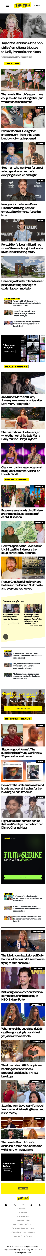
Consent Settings (23, 1232)
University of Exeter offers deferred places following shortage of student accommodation (22, 284)
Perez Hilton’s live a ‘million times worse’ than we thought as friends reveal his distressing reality (22, 248)
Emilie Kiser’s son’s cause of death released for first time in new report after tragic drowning (27, 655)
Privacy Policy (23, 1236)
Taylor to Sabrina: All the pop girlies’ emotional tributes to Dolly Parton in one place (21, 47)
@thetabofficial (9, 351)
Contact (23, 1208)
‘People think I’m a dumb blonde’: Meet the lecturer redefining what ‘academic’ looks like (27, 919)
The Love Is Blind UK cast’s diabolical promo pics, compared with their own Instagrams (21, 1146)
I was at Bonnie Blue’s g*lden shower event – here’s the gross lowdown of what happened (20, 134)
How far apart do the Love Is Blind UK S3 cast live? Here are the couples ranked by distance (21, 549)
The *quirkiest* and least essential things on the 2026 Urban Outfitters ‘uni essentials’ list (27, 898)
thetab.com (18, 1247)
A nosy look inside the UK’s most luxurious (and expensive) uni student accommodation (27, 908)
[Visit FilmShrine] (23, 859)
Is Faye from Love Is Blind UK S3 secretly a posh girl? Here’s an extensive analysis (25, 313)
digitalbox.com (25, 1253)
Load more (23, 1188)
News (9, 625)
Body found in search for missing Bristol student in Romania (11, 617)
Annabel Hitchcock (13, 623)
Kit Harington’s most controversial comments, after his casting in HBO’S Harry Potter (22, 995)
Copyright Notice (23, 1228)
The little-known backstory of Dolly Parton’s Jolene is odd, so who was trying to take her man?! (22, 959)
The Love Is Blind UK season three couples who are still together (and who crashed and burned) (22, 98)
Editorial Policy (23, 1224)
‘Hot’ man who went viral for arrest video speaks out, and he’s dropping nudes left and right (22, 171)
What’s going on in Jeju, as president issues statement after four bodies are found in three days (26, 676)
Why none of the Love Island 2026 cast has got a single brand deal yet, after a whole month (22, 1032)
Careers (23, 1216)
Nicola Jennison (34, 625)
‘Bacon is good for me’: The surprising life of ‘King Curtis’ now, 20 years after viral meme (21, 753)
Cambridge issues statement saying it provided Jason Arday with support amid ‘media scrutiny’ (33, 619)
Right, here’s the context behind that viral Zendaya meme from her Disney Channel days (22, 824)
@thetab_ (7, 1170)
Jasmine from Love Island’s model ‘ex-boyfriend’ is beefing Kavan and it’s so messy (22, 1109)
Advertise (23, 1220)
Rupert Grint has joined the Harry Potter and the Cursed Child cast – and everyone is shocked (22, 585)
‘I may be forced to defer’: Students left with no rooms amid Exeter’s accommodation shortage (26, 666)
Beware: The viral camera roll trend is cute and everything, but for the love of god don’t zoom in (22, 788)
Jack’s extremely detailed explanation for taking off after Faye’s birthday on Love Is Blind (26, 323)
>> (5, 637)
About (23, 1212)
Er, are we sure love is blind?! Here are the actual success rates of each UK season (22, 514)
